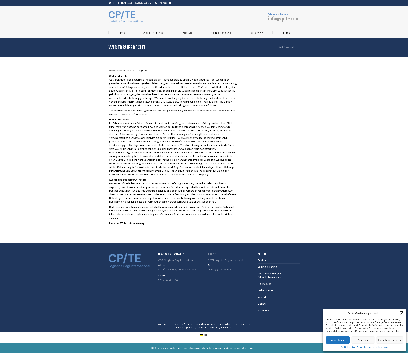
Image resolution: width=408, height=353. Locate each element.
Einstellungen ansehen (389, 340)
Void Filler (263, 297)
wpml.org (181, 348)
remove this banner (244, 348)
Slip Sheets (263, 310)
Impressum (383, 347)
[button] (401, 313)
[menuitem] (204, 335)
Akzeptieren (337, 340)
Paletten (262, 260)
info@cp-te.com (284, 18)
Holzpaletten (264, 283)
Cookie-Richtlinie (347, 347)
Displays (262, 303)
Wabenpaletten (265, 290)
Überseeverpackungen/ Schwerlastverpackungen (270, 275)
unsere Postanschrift (123, 114)
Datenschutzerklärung (367, 347)
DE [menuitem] (206, 334)
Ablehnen (363, 340)
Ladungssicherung (267, 266)
